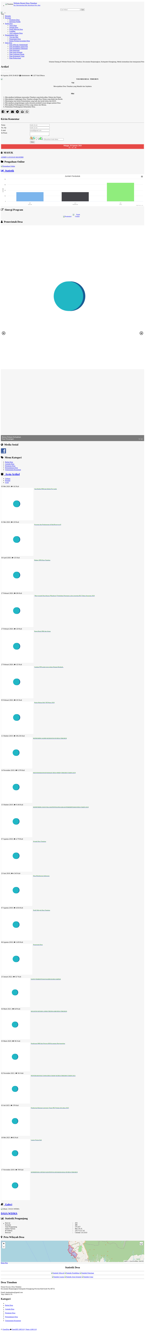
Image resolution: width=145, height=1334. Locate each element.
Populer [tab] (7, 480)
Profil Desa (9, 23)
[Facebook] (3, 112)
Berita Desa (9, 462)
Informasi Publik (14, 22)
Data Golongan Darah (16, 54)
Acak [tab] (7, 482)
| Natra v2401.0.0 (31, 1329)
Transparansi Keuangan (13, 470)
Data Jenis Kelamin (15, 52)
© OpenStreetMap (133, 1261)
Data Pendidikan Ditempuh (18, 48)
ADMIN (4, 157)
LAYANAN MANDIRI (15, 157)
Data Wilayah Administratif (18, 45)
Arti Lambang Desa (16, 33)
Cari (82, 9)
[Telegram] (17, 112)
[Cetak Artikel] (22, 112)
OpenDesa (6, 1329)
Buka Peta (4, 1263)
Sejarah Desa (13, 27)
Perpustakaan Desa (11, 468)
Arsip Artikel (12, 474)
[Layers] (141, 1243)
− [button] (3, 1246)
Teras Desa (13, 25)
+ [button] (3, 1243)
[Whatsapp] (27, 112)
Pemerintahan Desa (11, 35)
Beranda (8, 16)
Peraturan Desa (14, 20)
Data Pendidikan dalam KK (18, 47)
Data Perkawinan (15, 58)
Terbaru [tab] (7, 479)
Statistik (9, 170)
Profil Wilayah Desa (16, 29)
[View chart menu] (142, 176)
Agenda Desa (9, 464)
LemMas (12, 31)
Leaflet (126, 1261)
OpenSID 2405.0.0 (18, 1329)
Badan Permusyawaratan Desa (19, 41)
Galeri (8, 1204)
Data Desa (8, 43)
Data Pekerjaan (14, 50)
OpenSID (141, 1261)
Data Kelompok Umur (16, 56)
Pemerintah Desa (15, 39)
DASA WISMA (9, 1213)
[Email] (12, 112)
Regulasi (8, 18)
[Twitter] (7, 112)
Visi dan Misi (13, 37)
